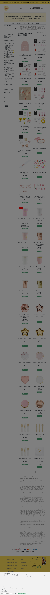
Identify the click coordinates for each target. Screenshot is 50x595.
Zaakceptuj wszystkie (22, 593)
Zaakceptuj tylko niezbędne (5, 593)
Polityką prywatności (11, 589)
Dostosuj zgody (14, 593)
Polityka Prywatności (4, 591)
